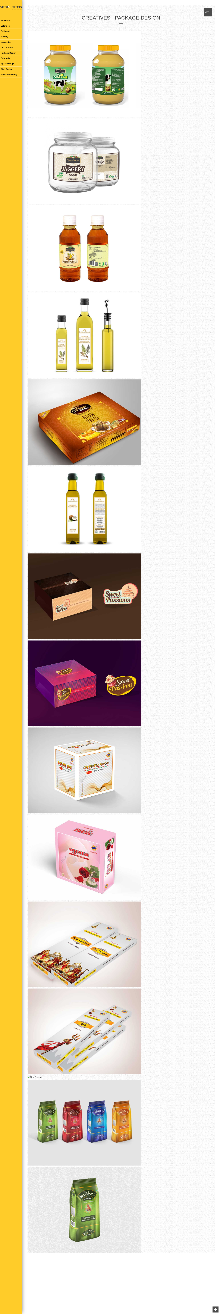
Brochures (6, 20)
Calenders (5, 26)
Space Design (7, 64)
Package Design (8, 53)
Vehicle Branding (9, 74)
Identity (4, 37)
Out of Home (7, 47)
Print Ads (5, 58)
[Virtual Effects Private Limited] (11, 9)
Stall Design (7, 69)
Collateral (5, 31)
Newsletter (6, 42)
